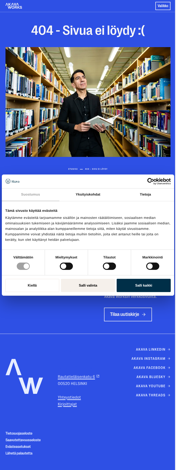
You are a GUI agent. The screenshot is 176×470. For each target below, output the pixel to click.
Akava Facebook (149, 368)
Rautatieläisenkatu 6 (76, 377)
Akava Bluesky (150, 377)
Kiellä (32, 285)
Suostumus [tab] (30, 194)
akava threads (150, 395)
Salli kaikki (143, 285)
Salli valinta (88, 285)
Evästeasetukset (18, 447)
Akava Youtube (150, 386)
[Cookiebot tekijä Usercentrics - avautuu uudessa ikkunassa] (151, 181)
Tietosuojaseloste (19, 433)
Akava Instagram (149, 359)
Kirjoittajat (67, 404)
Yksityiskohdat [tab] (88, 194)
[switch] (66, 265)
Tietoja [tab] (145, 194)
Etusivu (73, 169)
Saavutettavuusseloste (23, 440)
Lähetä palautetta (19, 453)
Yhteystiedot (69, 397)
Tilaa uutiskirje (124, 314)
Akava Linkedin (150, 349)
